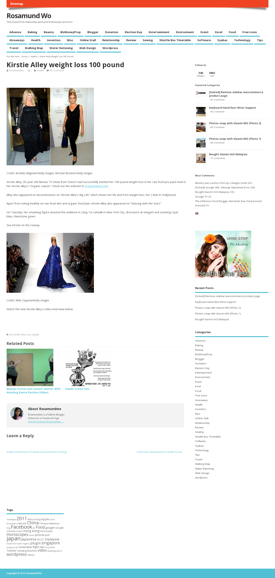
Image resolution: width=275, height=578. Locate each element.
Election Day (133, 32)
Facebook (21, 526)
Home (25, 56)
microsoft (17, 543)
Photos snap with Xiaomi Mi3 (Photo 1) (235, 138)
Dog (8, 528)
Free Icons (249, 32)
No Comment (57, 70)
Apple (45, 519)
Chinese (44, 523)
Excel (218, 32)
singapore (50, 542)
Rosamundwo (16, 70)
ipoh (47, 535)
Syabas (222, 40)
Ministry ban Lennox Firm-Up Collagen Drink (221, 183)
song (9, 547)
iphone (39, 535)
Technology (242, 40)
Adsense (15, 32)
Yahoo (31, 554)
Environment (185, 32)
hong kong (31, 531)
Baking (32, 32)
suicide (14, 547)
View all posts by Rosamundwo (46, 421)
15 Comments (217, 158)
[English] (196, 214)
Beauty (49, 32)
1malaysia (11, 519)
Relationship (111, 40)
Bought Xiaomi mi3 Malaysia (228, 154)
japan (14, 538)
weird (59, 551)
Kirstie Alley (19, 334)
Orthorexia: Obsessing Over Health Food (158, 452)
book (52, 519)
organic (26, 543)
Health (35, 40)
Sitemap (16, 4)
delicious (54, 523)
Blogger (93, 32)
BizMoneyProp (70, 32)
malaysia (52, 539)
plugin (35, 543)
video (42, 550)
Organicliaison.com (96, 186)
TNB (41, 547)
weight (35, 334)
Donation (111, 32)
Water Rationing (61, 48)
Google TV (201, 196)
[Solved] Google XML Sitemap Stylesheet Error (222, 187)
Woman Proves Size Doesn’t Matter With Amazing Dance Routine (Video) (33, 390)
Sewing (148, 40)
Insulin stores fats (77, 389)
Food (232, 32)
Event (205, 32)
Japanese (28, 539)
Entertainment (159, 32)
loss (29, 334)
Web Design (87, 48)
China (33, 522)
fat (11, 334)
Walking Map (34, 48)
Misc (70, 40)
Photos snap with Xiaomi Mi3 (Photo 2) (235, 123)
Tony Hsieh (50, 547)
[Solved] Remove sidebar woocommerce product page (227, 296)
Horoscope (46, 531)
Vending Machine (27, 550)
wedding (52, 551)
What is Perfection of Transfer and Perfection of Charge (37, 452)
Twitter (12, 550)
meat (9, 543)
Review (131, 40)
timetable (25, 547)
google (50, 527)
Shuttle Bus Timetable (175, 40)
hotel (31, 535)
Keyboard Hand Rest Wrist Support (232, 107)
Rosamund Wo (29, 15)
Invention (53, 40)
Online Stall (88, 40)
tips (36, 546)
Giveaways (17, 40)
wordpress (110, 48)
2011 (21, 518)
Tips (260, 40)
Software (204, 40)
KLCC (40, 539)
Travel (13, 48)
